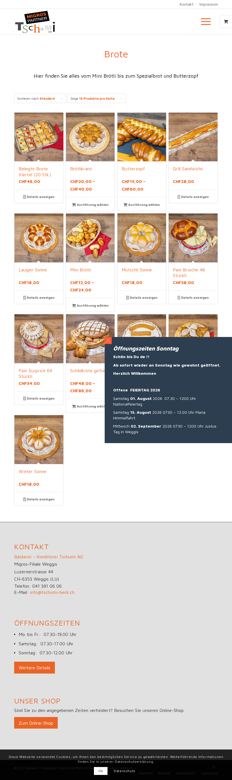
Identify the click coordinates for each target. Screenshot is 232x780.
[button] (108, 340)
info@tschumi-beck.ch (52, 592)
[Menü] (203, 21)
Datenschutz (124, 771)
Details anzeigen (40, 197)
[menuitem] (206, 21)
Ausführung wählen (92, 204)
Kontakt (187, 4)
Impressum (208, 4)
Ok (100, 771)
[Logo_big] (35, 21)
